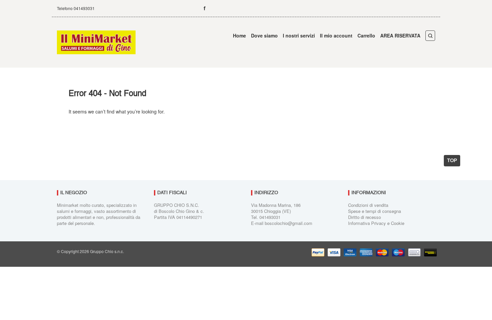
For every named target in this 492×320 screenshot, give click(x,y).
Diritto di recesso (364, 217)
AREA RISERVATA (400, 35)
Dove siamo (264, 35)
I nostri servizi (299, 35)
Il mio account (336, 35)
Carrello (366, 35)
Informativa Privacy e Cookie (376, 223)
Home (239, 35)
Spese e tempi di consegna (374, 211)
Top (452, 160)
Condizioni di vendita (368, 205)
